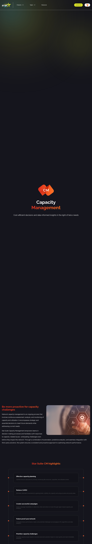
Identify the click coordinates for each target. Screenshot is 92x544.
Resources (44, 5)
